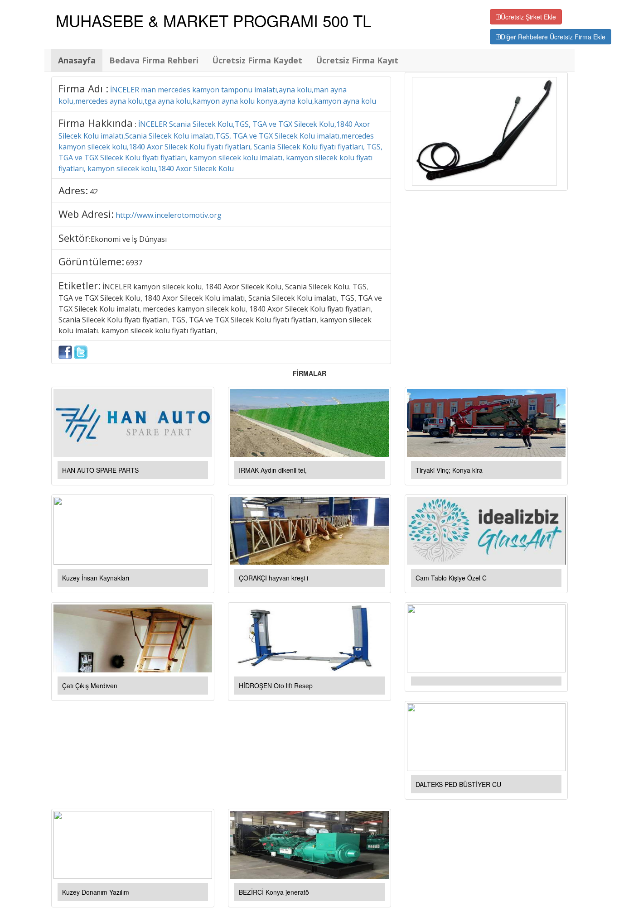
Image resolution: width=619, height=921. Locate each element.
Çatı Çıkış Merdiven (89, 685)
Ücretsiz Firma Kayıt (357, 60)
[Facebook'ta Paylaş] (65, 351)
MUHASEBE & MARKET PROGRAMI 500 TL (213, 20)
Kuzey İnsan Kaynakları (95, 577)
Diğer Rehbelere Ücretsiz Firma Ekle (553, 36)
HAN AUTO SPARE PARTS (100, 470)
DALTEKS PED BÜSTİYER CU (458, 784)
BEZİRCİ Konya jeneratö (274, 892)
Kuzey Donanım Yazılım (95, 892)
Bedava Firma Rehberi (153, 60)
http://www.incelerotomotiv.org (169, 215)
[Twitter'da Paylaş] (80, 351)
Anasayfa (77, 60)
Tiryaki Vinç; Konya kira (449, 470)
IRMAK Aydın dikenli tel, (273, 470)
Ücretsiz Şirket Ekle (528, 16)
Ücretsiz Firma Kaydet (257, 60)
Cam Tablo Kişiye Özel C (451, 577)
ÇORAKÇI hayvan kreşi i (273, 577)
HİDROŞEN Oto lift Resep (276, 685)
